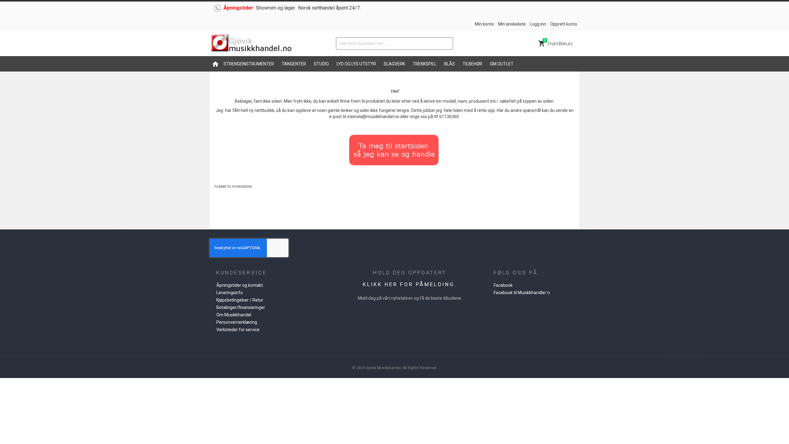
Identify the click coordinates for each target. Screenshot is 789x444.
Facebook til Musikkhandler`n (522, 292)
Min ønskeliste (512, 24)
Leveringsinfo (229, 292)
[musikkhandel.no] (251, 43)
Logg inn (538, 24)
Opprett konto (563, 24)
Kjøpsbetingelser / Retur (239, 300)
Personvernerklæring (236, 322)
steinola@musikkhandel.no (373, 116)
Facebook (503, 285)
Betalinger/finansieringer (240, 307)
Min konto (484, 24)
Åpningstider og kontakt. (240, 285)
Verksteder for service (238, 329)
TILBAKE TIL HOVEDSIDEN (233, 186)
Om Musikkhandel (233, 314)
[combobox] (394, 43)
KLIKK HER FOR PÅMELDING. (410, 284)
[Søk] (447, 43)
